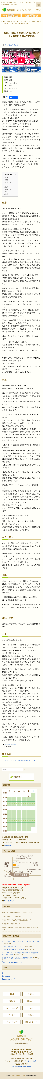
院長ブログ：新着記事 (11, 936)
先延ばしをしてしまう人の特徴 (12, 916)
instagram (6, 976)
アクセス (12, 1015)
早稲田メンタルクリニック (17, 1075)
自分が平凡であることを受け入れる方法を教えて (17, 958)
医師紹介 (12, 1001)
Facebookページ (8, 979)
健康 (6, 177)
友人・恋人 (8, 183)
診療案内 (7, 845)
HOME (12, 994)
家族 (6, 180)
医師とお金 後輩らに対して (11, 924)
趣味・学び (8, 190)
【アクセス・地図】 (30, 1061)
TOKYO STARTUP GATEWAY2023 (13, 950)
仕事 (6, 187)
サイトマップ (12, 1022)
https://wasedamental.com (21, 1067)
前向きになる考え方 (11, 45)
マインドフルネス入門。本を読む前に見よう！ (16, 920)
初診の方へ (31, 1001)
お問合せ (31, 1015)
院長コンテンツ (31, 1022)
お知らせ (31, 994)
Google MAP (9, 901)
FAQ (31, 1008)
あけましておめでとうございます (12, 946)
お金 (6, 194)
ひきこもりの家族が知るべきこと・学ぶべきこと (17, 912)
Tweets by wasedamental (12, 962)
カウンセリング (12, 1008)
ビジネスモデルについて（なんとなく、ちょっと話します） (20, 941)
